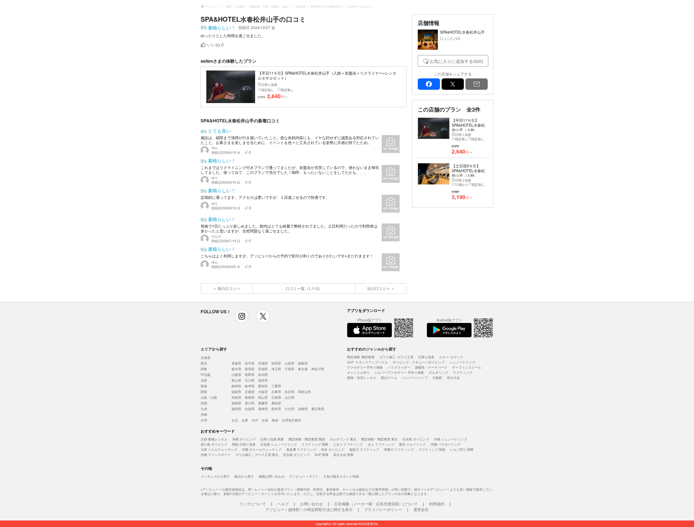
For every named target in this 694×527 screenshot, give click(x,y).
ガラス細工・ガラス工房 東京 (256, 454)
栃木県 (236, 368)
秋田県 (276, 363)
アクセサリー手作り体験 (365, 367)
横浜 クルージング (412, 444)
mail (476, 84)
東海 (204, 386)
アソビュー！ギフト (304, 476)
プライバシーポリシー (383, 509)
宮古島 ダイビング (296, 454)
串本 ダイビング (333, 449)
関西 (204, 391)
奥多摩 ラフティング (301, 449)
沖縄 (204, 414)
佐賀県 (250, 408)
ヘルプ (283, 503)
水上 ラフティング (381, 444)
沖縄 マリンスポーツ (216, 454)
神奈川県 (317, 368)
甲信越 (205, 374)
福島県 (303, 363)
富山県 (236, 380)
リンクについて (252, 503)
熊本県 (276, 408)
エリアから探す (214, 349)
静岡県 (236, 386)
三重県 (276, 386)
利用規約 (436, 503)
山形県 (289, 363)
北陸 (204, 380)
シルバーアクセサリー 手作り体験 (399, 372)
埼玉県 (276, 368)
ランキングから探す (215, 476)
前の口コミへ (229, 288)
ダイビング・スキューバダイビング (419, 362)
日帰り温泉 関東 (272, 439)
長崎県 (263, 408)
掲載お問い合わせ (272, 476)
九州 (204, 408)
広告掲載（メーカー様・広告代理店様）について (376, 503)
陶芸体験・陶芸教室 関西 (306, 439)
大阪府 (263, 391)
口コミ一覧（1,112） (304, 288)
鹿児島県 (317, 408)
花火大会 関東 (343, 454)
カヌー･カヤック (451, 356)
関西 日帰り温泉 (244, 444)
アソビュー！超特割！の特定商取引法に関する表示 (309, 509)
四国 (204, 403)
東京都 (303, 368)
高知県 (276, 403)
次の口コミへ (378, 288)
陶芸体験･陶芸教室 (361, 356)
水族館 (437, 377)
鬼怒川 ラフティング (364, 449)
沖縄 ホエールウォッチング (262, 449)
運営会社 (421, 509)
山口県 (289, 397)
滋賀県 (236, 391)
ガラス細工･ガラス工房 (396, 356)
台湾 (204, 420)
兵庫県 (276, 391)
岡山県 (263, 397)
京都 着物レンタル (214, 439)
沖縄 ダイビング (244, 439)
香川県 (250, 403)
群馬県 (250, 368)
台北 (235, 420)
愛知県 (263, 386)
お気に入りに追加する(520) (456, 61)
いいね (215, 45)
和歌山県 (304, 391)
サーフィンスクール (466, 367)
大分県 (289, 408)
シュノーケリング (462, 362)
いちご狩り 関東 (462, 449)
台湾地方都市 (291, 420)
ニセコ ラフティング (348, 444)
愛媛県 (263, 403)
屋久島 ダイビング (214, 444)
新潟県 (263, 374)
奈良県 (289, 391)
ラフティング (462, 372)
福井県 (263, 380)
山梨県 (236, 374)
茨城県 (263, 368)
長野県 (250, 374)
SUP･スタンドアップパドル (367, 362)
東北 (204, 363)
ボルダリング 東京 (343, 439)
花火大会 (453, 377)
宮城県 (263, 363)
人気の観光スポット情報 (341, 476)
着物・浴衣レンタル (361, 377)
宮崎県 (303, 408)
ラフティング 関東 (314, 444)
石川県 (250, 380)
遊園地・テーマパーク (431, 367)
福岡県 (236, 408)
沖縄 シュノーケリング (450, 439)
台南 (265, 420)
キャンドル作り (358, 372)
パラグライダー (398, 367)
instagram (242, 316)
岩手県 (250, 363)
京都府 (250, 391)
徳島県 (236, 403)
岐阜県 (250, 386)
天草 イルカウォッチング (219, 449)
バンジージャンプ (415, 377)
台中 (255, 420)
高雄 (275, 420)
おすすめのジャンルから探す (371, 349)
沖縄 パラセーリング (445, 444)
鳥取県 (236, 397)
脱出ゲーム (389, 377)
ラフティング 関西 (432, 449)
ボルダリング (438, 372)
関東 (204, 368)
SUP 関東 (321, 454)
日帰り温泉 (426, 356)
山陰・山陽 (209, 397)
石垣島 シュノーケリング (278, 444)
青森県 (236, 363)
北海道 (205, 357)
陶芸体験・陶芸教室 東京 (379, 439)
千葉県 (289, 368)
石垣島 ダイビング (415, 439)
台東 (245, 420)
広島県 (276, 397)
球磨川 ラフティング (399, 449)
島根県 (250, 397)
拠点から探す (244, 476)
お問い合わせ (311, 503)
